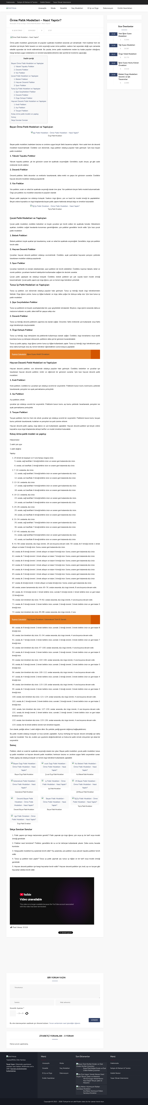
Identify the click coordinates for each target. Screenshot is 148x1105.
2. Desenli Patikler (21, 70)
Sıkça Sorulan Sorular (19, 120)
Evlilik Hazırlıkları (125, 8)
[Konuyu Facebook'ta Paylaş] (95, 30)
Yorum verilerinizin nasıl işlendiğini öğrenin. (64, 1023)
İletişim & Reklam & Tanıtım (27, 2)
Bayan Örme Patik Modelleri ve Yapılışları (27, 63)
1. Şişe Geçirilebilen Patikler (25, 92)
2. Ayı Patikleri (19, 107)
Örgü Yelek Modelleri (128, 54)
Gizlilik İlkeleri (45, 2)
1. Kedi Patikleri (20, 104)
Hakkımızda (10, 2)
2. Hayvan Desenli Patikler (24, 82)
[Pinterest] (137, 2)
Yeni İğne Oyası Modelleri (125, 34)
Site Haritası (21, 1060)
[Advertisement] (54, 953)
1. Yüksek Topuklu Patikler (24, 66)
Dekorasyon (108, 8)
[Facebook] (131, 2)
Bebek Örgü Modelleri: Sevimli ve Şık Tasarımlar (128, 77)
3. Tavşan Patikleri (21, 111)
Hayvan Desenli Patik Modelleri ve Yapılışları (28, 101)
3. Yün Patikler (19, 73)
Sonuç (13, 117)
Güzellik (63, 8)
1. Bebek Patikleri (21, 79)
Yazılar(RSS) (11, 1060)
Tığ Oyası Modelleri (127, 45)
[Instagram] (140, 2)
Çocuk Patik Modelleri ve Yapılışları (24, 76)
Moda (53, 8)
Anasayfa (42, 8)
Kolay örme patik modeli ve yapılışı (25, 114)
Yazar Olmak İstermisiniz (62, 2)
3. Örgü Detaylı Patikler (23, 98)
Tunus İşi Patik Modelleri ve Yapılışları (25, 89)
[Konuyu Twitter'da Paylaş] (98, 30)
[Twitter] (134, 2)
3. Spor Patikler (20, 85)
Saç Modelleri (77, 8)
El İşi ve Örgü (93, 8)
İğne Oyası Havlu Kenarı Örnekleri (129, 64)
